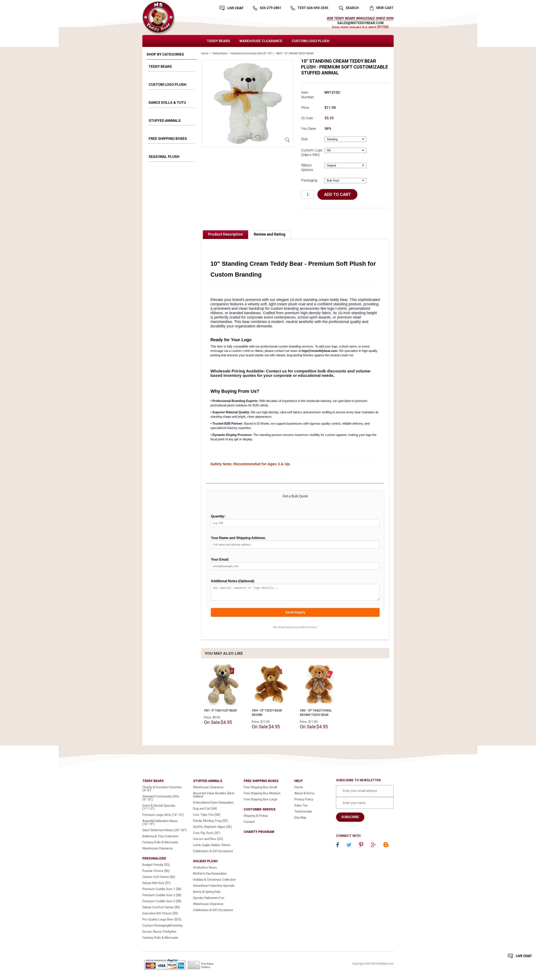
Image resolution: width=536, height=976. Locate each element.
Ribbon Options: (307, 167)
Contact (249, 822)
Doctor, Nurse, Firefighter (159, 931)
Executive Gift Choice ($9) (160, 913)
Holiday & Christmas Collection (214, 879)
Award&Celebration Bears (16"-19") (160, 822)
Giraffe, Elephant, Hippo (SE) (212, 827)
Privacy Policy (303, 799)
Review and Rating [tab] (269, 234)
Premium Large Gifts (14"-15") (163, 815)
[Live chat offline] (520, 956)
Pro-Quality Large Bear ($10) (161, 919)
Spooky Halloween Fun (208, 898)
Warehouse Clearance (260, 41)
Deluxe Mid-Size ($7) (156, 883)
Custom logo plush (310, 41)
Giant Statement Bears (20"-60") (164, 830)
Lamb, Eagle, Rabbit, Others (211, 845)
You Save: (309, 128)
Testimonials (303, 811)
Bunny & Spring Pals (206, 892)
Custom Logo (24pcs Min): (311, 152)
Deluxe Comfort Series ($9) (161, 907)
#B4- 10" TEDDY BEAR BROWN (267, 713)
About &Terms (304, 793)
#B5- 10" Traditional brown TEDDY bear (316, 713)
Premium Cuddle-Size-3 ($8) (161, 901)
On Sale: (307, 118)
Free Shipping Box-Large (260, 799)
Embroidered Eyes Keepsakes (213, 802)
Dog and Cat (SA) (205, 808)
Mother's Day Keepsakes (210, 873)
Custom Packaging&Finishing (162, 925)
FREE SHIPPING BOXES (168, 138)
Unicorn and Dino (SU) (208, 839)
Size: (304, 139)
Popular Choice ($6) (156, 871)
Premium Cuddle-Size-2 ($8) (161, 895)
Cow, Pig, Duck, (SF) (206, 833)
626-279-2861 (270, 8)
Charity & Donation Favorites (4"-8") (162, 788)
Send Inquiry (295, 612)
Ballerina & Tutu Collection (160, 836)
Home (204, 53)
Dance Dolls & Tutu (167, 102)
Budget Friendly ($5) (156, 865)
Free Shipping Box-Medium (262, 793)
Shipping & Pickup (256, 816)
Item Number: (307, 94)
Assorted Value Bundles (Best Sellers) (213, 794)
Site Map (300, 817)
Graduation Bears (205, 867)
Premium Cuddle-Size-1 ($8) (161, 889)
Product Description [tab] (225, 234)
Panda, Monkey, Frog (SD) (210, 821)
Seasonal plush (164, 156)
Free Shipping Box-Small (260, 787)
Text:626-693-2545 (313, 8)
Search (352, 8)
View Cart (385, 8)
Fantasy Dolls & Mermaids (160, 842)
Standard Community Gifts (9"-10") (251, 53)
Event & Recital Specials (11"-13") (158, 807)
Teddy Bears (218, 41)
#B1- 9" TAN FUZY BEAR (220, 710)
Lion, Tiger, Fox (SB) (206, 815)
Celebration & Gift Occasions (213, 851)
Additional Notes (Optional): (233, 581)
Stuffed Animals (165, 120)
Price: (305, 107)
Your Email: (220, 559)
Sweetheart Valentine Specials (214, 886)
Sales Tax (301, 805)
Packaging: (309, 180)
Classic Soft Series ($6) (158, 877)
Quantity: (218, 516)
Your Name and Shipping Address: (238, 538)
